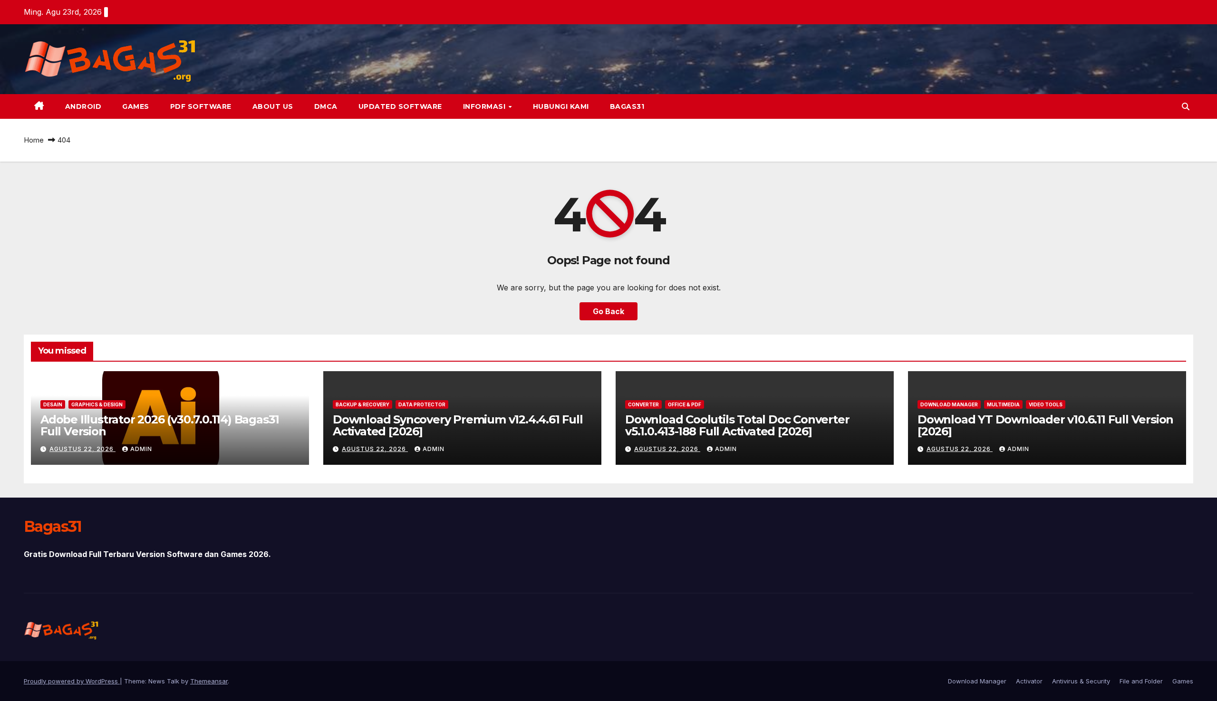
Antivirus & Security (1081, 681)
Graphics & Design (97, 404)
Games (135, 106)
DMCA (326, 106)
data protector (421, 404)
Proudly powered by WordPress (72, 681)
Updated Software (400, 106)
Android (83, 106)
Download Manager (949, 404)
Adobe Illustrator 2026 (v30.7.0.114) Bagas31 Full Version (159, 425)
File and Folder (1141, 681)
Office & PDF (684, 404)
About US (272, 106)
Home (34, 139)
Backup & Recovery (362, 404)
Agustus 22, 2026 (82, 448)
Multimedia (1003, 404)
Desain (52, 404)
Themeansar (209, 681)
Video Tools (1045, 404)
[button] (1185, 106)
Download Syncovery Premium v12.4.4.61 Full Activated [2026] (458, 425)
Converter (643, 404)
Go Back (608, 311)
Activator (1029, 681)
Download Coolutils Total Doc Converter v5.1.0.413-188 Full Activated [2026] (737, 425)
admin (141, 448)
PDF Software (201, 106)
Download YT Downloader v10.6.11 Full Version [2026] (1045, 425)
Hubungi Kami (561, 106)
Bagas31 (627, 106)
